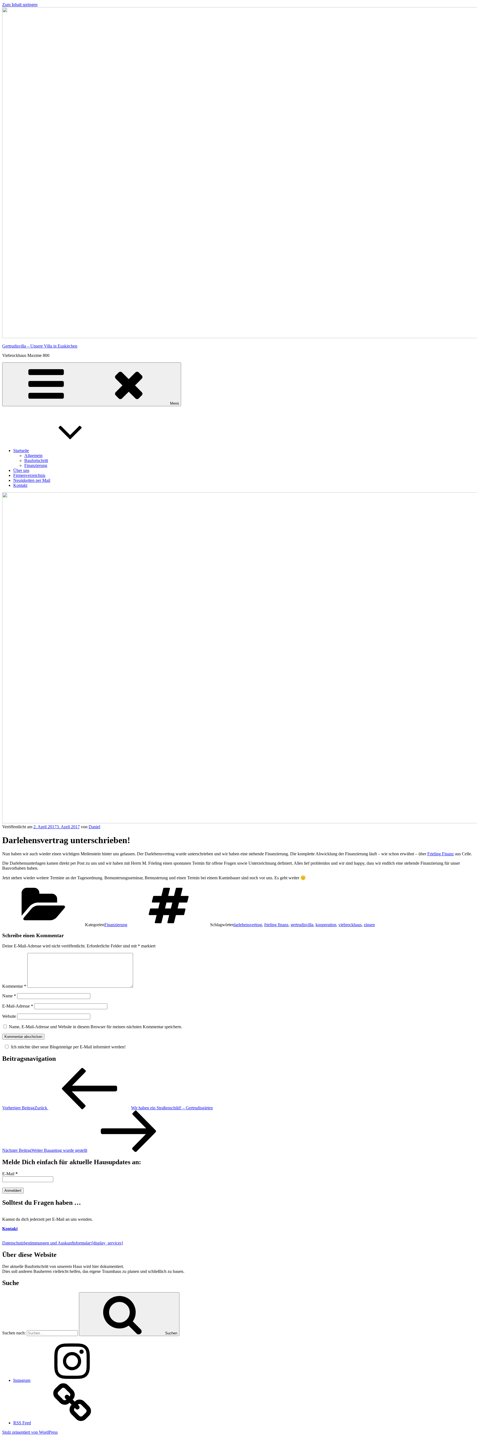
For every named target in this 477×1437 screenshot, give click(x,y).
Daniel (94, 826)
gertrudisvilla (302, 924)
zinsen (369, 924)
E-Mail (10, 1173)
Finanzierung (35, 465)
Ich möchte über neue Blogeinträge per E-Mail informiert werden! (68, 1047)
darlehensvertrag (247, 924)
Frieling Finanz (440, 853)
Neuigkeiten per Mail (31, 480)
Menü (174, 403)
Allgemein (33, 455)
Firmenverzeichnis (29, 475)
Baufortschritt (36, 460)
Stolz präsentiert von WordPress (30, 1432)
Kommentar (14, 986)
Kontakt (20, 485)
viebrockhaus (350, 924)
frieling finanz (276, 924)
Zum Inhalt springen (20, 4)
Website (9, 1016)
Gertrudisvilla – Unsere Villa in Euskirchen (39, 346)
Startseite (21, 450)
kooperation (326, 924)
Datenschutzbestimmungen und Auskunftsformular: (62, 1243)
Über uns (21, 470)
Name (9, 995)
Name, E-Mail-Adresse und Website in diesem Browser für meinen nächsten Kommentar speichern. (95, 1026)
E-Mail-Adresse (17, 1006)
